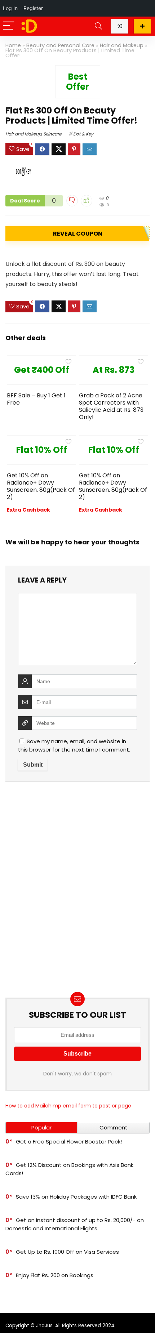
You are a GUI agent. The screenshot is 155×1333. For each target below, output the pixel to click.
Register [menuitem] (33, 8)
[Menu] (8, 26)
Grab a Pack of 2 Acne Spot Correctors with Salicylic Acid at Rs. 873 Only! (111, 406)
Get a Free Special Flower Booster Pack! (69, 1141)
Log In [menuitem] (10, 8)
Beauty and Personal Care (60, 45)
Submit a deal (142, 26)
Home (13, 45)
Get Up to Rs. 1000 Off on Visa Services (67, 1252)
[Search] (98, 26)
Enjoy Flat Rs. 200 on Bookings (54, 1275)
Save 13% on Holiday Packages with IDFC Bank (76, 1196)
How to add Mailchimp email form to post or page (68, 1105)
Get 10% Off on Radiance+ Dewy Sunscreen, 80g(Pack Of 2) (41, 486)
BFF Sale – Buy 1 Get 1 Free (36, 399)
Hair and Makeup (121, 45)
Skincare (52, 134)
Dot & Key (83, 134)
